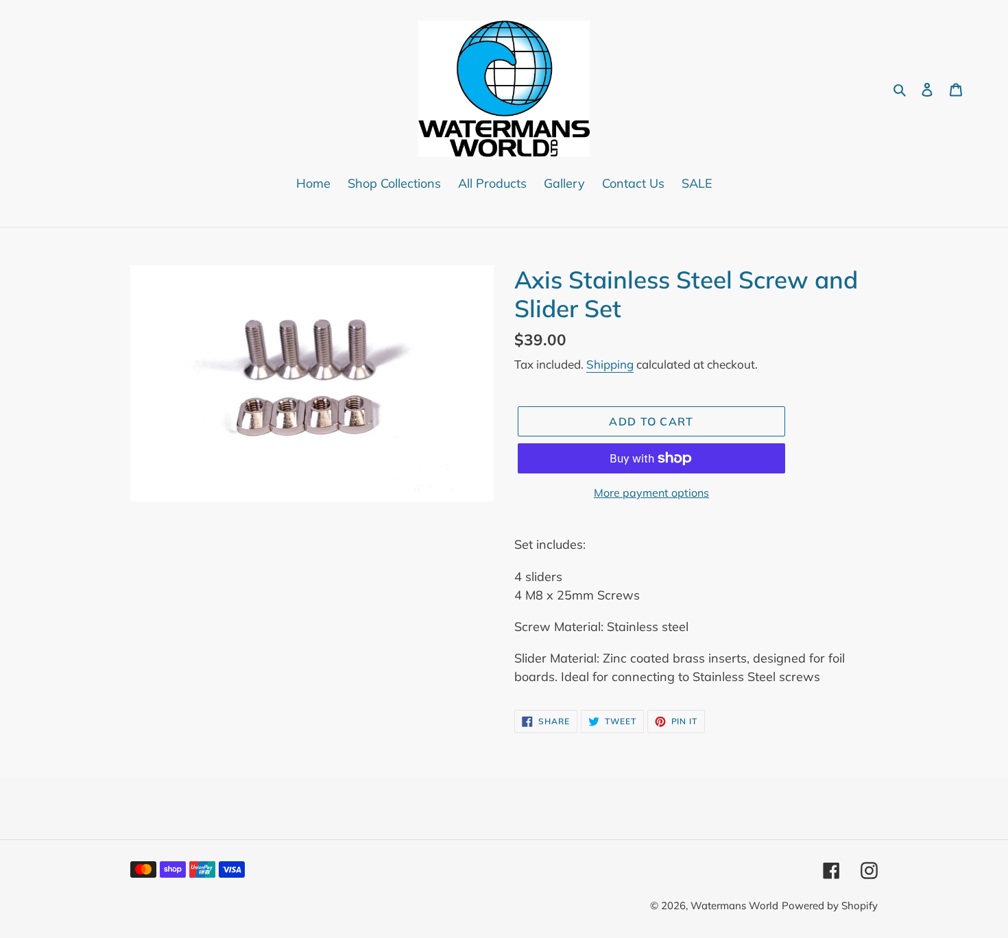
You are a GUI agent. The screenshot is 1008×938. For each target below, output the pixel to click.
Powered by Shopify (830, 905)
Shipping (610, 364)
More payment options (651, 492)
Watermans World (734, 905)
